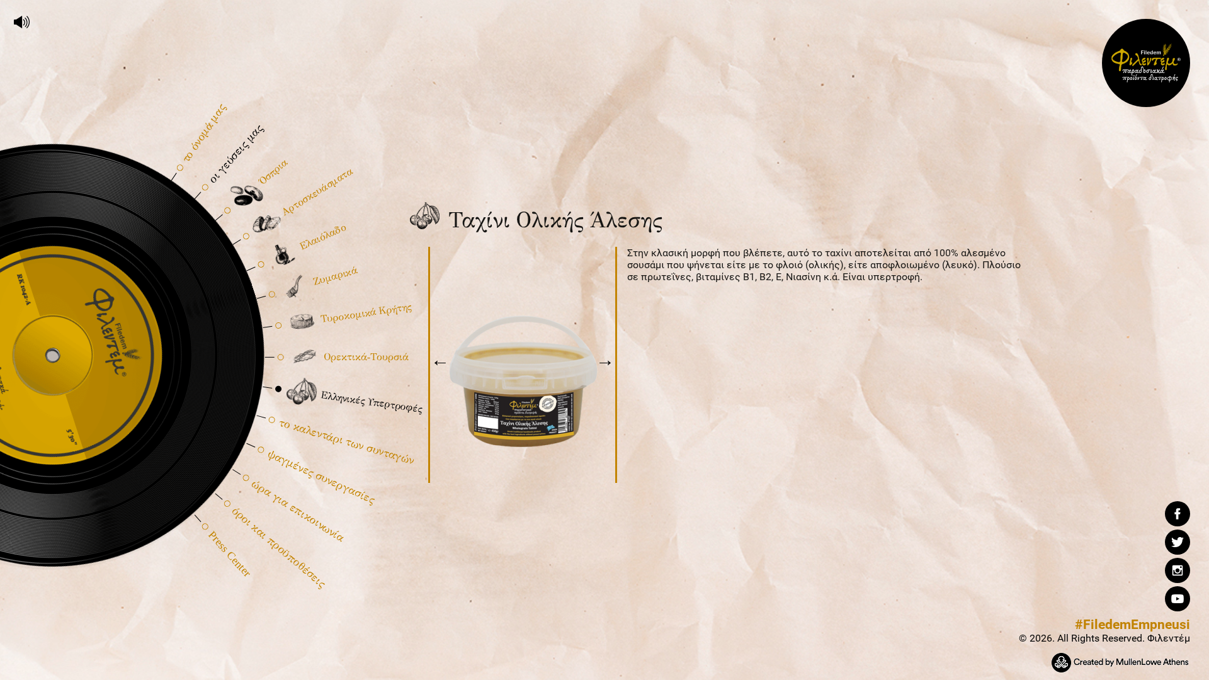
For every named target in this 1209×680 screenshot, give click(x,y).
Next (605, 363)
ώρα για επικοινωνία (298, 511)
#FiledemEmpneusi (1132, 624)
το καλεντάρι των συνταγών (347, 441)
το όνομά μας (203, 133)
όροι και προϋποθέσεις (278, 547)
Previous (440, 363)
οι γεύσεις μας (234, 154)
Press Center (229, 553)
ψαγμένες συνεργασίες (320, 477)
